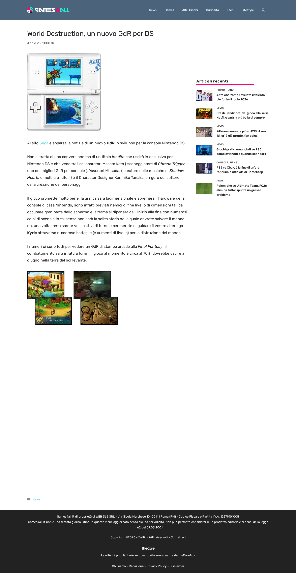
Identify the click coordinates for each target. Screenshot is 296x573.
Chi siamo (119, 566)
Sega (44, 143)
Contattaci (178, 537)
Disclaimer (177, 566)
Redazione (136, 566)
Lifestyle (248, 10)
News (153, 10)
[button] (263, 10)
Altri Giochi (190, 10)
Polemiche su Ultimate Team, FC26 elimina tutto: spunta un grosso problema (241, 190)
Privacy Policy (157, 566)
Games (169, 10)
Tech (230, 10)
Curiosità (212, 10)
